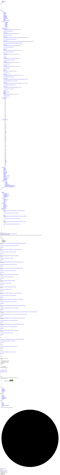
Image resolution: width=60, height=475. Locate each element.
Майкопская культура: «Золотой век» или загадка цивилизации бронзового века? (8, 326)
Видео (4, 70)
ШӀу (5, 162)
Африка (5, 202)
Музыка (5, 93)
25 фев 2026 (5, 44)
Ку (5, 136)
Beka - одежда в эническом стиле (9, 185)
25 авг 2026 (2, 259)
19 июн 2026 (5, 86)
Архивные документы (7, 20)
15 (5, 370)
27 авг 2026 (2, 290)
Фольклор (5, 173)
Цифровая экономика (7, 195)
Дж (5, 126)
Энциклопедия (4, 98)
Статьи (3, 11)
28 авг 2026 (2, 253)
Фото (4, 49)
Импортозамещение (6, 193)
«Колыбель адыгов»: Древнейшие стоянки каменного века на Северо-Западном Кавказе (9, 245)
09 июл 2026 (5, 32)
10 (0, 370)
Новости (3, 187)
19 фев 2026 (5, 48)
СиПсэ (6, 183)
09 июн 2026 (5, 40)
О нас (3, 2)
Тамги (4, 177)
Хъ (5, 152)
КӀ (5, 138)
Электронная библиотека (5, 405)
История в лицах (6, 18)
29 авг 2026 (2, 303)
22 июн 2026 (5, 78)
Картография (5, 178)
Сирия (6, 25)
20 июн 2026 (5, 82)
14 (4, 370)
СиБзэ (6, 181)
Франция (6, 22)
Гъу (5, 124)
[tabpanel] (30, 258)
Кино (4, 91)
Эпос (4, 14)
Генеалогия (5, 176)
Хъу (5, 153)
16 (6, 370)
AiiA (5, 407)
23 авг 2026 (5, 53)
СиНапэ (6, 182)
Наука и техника (4, 208)
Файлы (5, 92)
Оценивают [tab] (3, 241)
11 (1, 370)
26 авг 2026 (2, 284)
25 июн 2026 (5, 74)
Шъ (5, 160)
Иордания (6, 26)
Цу (5, 155)
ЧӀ (5, 158)
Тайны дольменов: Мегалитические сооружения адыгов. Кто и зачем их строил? (8, 264)
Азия (4, 201)
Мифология (5, 16)
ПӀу (5, 146)
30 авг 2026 (2, 342)
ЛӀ (5, 141)
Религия (5, 174)
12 (2, 370)
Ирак (6, 27)
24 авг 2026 (2, 247)
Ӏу (5, 166)
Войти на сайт (2, 473)
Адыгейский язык (4, 397)
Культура (5, 13)
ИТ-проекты (5, 194)
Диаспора (3, 21)
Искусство (5, 169)
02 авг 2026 (5, 69)
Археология (5, 17)
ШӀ (5, 161)
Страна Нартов (7, 184)
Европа (5, 198)
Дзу (5, 127)
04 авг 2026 (5, 65)
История (5, 12)
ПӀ (5, 145)
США (6, 23)
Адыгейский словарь (5, 119)
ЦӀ (5, 156)
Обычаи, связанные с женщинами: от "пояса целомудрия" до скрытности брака (12, 218)
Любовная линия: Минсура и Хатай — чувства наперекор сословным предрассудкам (9, 320)
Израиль (6, 24)
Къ (5, 137)
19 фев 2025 (5, 97)
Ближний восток (6, 199)
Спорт (4, 204)
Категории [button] (3, 203)
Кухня (3, 392)
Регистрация (4, 468)
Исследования (6, 196)
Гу (5, 123)
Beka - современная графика (9, 186)
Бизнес (5, 197)
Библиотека (3, 167)
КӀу (5, 139)
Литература (5, 15)
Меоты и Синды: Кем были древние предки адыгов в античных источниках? (8, 270)
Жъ (5, 131)
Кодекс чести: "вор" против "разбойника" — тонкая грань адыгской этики (8, 295)
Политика (5, 205)
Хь (5, 154)
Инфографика (5, 28)
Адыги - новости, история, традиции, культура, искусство (8, 233)
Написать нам (4, 1)
